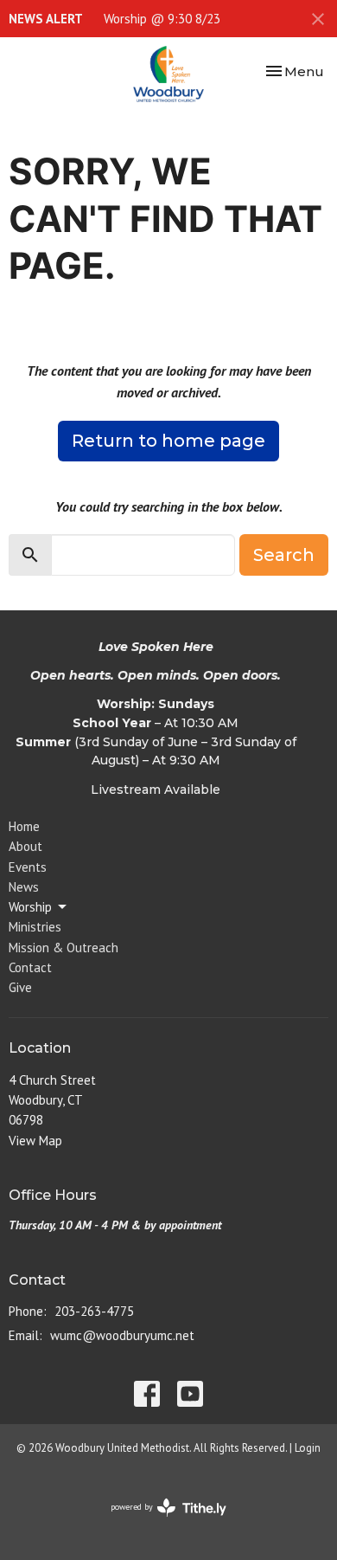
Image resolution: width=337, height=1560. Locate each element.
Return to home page (168, 440)
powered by (159, 1521)
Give (20, 987)
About (25, 846)
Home (24, 826)
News (24, 887)
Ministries (35, 927)
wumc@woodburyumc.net (122, 1335)
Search (284, 555)
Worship (30, 907)
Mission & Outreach (63, 947)
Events (28, 867)
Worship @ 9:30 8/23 (162, 18)
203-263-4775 (94, 1311)
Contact (30, 967)
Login (308, 1448)
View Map (35, 1140)
